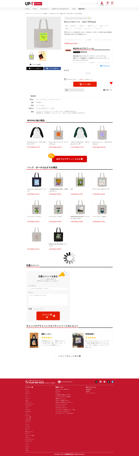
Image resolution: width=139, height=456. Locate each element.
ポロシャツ (27, 393)
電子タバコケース (29, 431)
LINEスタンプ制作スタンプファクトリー (64, 402)
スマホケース (28, 402)
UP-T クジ (58, 393)
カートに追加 (86, 84)
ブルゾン (27, 446)
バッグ (73, 8)
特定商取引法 (89, 389)
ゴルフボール (28, 420)
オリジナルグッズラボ (60, 406)
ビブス (26, 448)
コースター (27, 426)
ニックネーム (32, 285)
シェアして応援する (53, 68)
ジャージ (27, 444)
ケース (26, 430)
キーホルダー (28, 411)
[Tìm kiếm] (97, 3)
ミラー (26, 422)
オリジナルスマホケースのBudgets (63, 396)
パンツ (26, 396)
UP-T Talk (58, 391)
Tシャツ (27, 8)
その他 (26, 450)
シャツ (26, 394)
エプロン (27, 437)
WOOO (84, 52)
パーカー (35, 8)
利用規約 (88, 391)
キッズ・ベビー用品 (29, 435)
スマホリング (28, 406)
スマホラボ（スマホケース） (62, 407)
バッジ (26, 413)
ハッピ (26, 442)
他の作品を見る (106, 65)
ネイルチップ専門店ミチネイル (62, 400)
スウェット (27, 398)
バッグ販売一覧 (51, 13)
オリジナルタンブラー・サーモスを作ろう (65, 413)
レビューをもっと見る (68, 356)
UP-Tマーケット (29, 13)
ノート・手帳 (28, 417)
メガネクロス (28, 418)
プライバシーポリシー (90, 393)
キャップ (27, 433)
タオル (26, 400)
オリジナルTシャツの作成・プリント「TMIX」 (66, 409)
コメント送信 (47, 315)
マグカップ (27, 409)
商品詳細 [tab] (33, 96)
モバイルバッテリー (29, 404)
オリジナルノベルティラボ (61, 404)
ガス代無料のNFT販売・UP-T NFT (63, 394)
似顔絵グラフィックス (60, 398)
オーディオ (27, 428)
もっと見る (88, 39)
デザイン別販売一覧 (60, 13)
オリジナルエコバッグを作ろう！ (63, 411)
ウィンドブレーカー (29, 439)
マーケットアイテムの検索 (41, 13)
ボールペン (27, 415)
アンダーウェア (28, 441)
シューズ (27, 424)
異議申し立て (108, 90)
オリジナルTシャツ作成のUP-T (62, 389)
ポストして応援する (36, 68)
